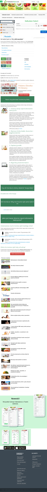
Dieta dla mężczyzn (21, 468)
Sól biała (26, 64)
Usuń (45, 25)
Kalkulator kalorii (6, 14)
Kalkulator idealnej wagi (19, 17)
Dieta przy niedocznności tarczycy (20, 474)
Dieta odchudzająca (21, 462)
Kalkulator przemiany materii (30, 14)
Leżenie (5, 209)
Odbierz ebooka (23, 94)
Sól (25, 62)
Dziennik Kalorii (20, 460)
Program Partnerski (36, 464)
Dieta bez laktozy (21, 470)
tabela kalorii (13, 80)
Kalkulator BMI (41, 14)
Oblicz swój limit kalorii (17, 253)
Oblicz (43, 31)
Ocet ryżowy (27, 68)
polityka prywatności (41, 490)
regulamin (32, 490)
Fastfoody (4, 24)
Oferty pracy (35, 462)
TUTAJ (20, 128)
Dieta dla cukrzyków (21, 483)
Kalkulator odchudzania (7, 17)
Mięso (3, 30)
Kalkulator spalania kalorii (17, 14)
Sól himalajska (27, 66)
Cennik (18, 464)
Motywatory (34, 459)
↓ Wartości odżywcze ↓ (6, 68)
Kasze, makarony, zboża (8, 27)
